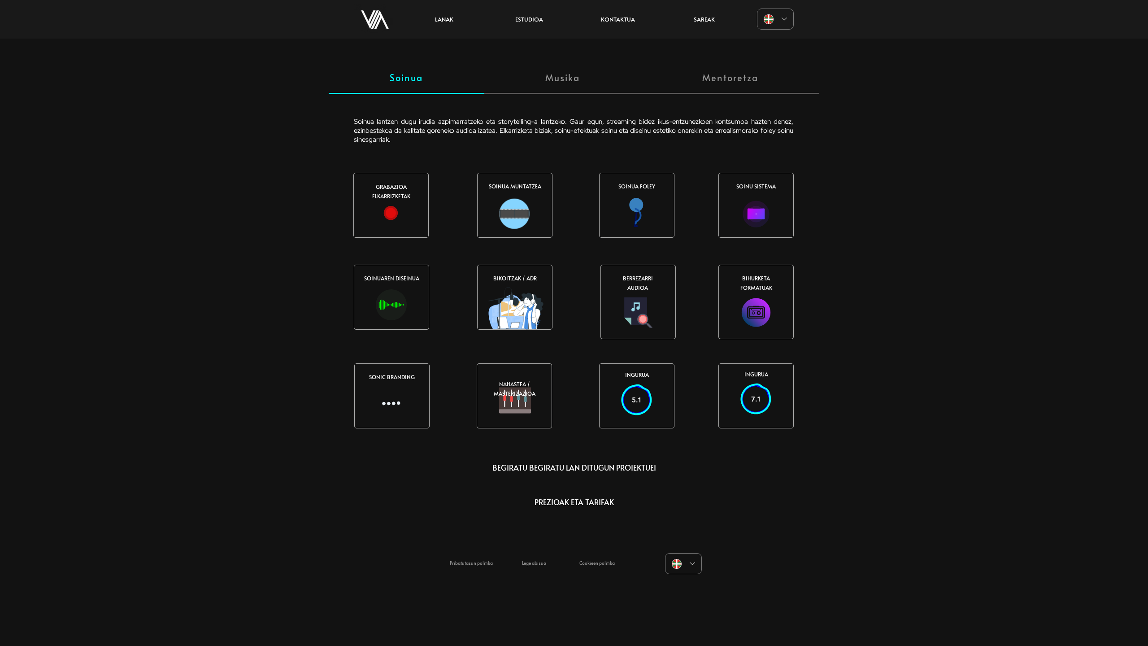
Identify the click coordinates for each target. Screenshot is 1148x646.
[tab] (406, 78)
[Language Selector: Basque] (775, 19)
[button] (529, 19)
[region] (375, 19)
